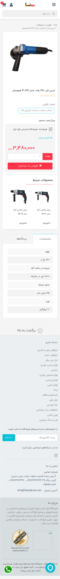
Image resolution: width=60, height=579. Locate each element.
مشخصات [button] (45, 239)
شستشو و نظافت (50, 395)
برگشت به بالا (26, 330)
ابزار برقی (53, 399)
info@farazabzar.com (29, 490)
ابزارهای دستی (51, 355)
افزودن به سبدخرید (28, 166)
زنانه (55, 390)
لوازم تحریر (52, 385)
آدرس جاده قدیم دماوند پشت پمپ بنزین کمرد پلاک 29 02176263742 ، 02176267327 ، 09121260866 (32, 480)
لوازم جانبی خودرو (49, 365)
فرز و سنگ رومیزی (48, 420)
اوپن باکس (52, 415)
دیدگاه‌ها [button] (22, 239)
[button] (6, 4)
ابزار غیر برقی (51, 360)
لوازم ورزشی (52, 380)
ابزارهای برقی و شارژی (47, 350)
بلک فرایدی (52, 404)
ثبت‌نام (8, 437)
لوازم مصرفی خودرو (49, 375)
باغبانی (54, 370)
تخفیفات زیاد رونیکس (47, 409)
